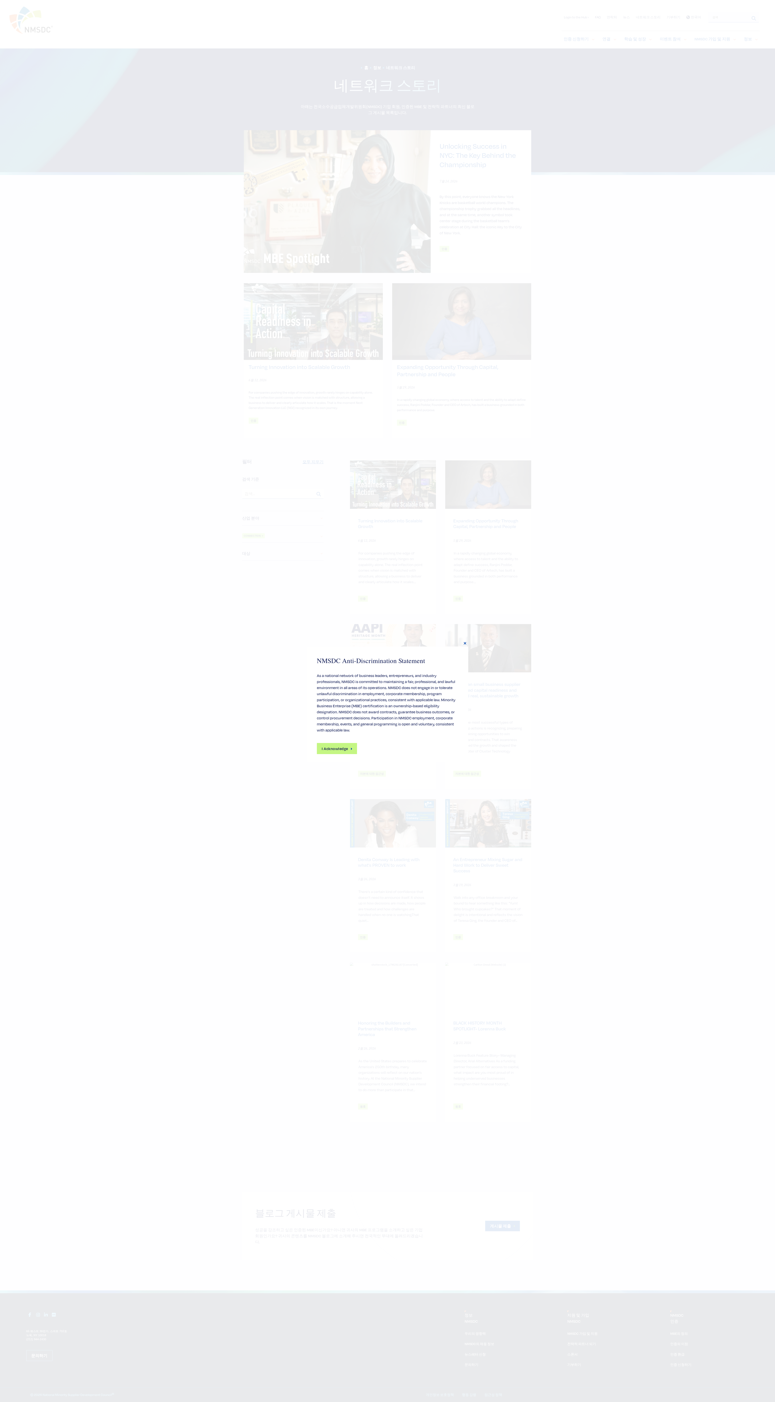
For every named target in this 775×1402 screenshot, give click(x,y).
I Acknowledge (335, 748)
